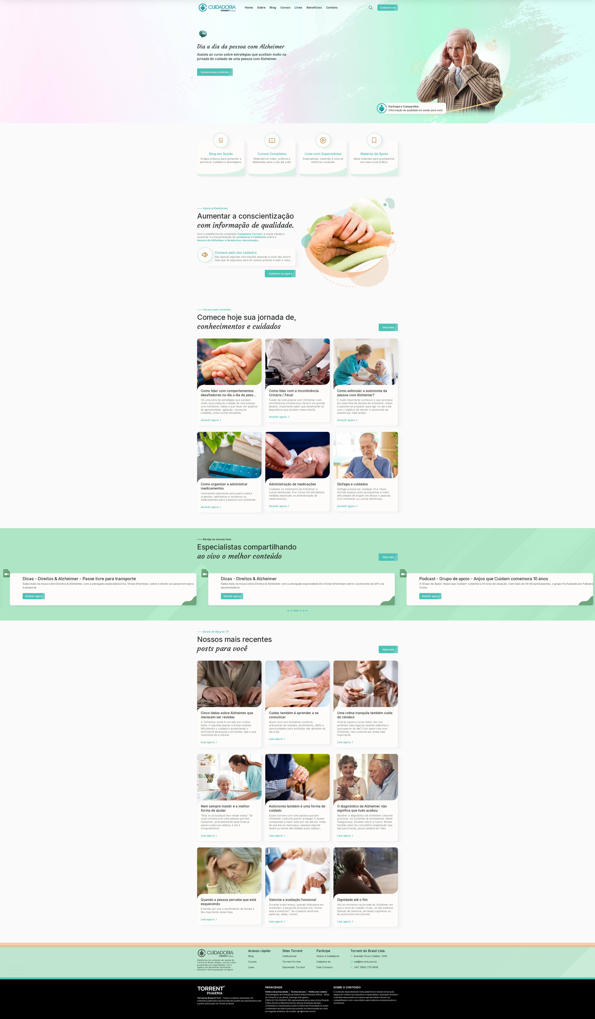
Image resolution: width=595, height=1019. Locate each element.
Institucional (289, 956)
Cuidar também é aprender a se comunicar (293, 715)
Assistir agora (210, 420)
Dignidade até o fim (352, 900)
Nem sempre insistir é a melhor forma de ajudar (225, 808)
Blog (273, 7)
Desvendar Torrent (293, 967)
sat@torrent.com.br (365, 961)
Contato (331, 7)
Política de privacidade (276, 992)
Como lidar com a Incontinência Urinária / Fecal (294, 393)
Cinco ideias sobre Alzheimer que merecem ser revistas (227, 715)
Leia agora (207, 742)
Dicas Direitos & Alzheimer (247, 578)
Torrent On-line (291, 961)
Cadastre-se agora (280, 273)
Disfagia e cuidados (352, 484)
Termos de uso (298, 992)
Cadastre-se (387, 7)
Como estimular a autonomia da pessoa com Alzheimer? (362, 393)
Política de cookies (318, 992)
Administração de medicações (292, 484)
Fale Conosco (324, 967)
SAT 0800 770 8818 (366, 967)
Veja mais (388, 327)
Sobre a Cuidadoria (327, 956)
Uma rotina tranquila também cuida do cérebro (364, 715)
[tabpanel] (99, 586)
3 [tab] (294, 610)
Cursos (285, 7)
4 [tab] (297, 610)
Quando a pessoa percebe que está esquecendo (228, 902)
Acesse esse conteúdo (215, 72)
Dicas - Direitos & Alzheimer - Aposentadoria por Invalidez (477, 578)
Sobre (261, 7)
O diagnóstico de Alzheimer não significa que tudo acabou (362, 808)
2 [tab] (291, 610)
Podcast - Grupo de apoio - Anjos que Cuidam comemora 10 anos (87, 578)
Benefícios (314, 7)
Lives (298, 7)
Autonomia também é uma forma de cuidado (297, 808)
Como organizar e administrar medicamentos (224, 486)
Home (249, 7)
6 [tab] (307, 610)
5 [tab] (302, 610)
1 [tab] (288, 610)
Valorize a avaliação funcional (292, 900)
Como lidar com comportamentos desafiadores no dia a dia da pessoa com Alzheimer (229, 393)
